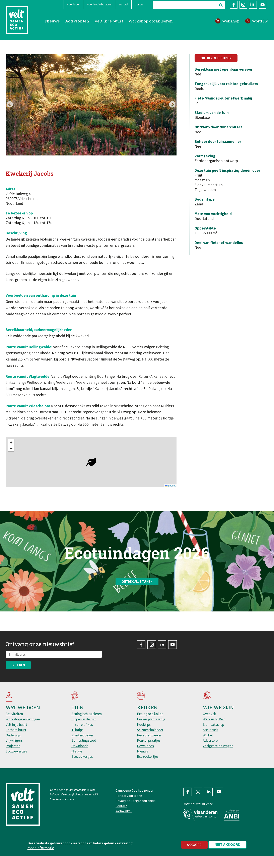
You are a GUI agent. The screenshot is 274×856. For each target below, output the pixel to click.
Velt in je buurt (108, 20)
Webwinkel (124, 811)
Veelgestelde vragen (218, 745)
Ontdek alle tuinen (216, 58)
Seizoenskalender (150, 729)
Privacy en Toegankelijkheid (135, 800)
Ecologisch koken (150, 713)
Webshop (230, 20)
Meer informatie (40, 847)
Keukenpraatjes (148, 740)
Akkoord (194, 845)
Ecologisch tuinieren (86, 713)
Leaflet (171, 485)
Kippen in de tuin (83, 719)
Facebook (233, 5)
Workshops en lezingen (23, 719)
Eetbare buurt (16, 729)
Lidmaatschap (213, 724)
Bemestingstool (83, 740)
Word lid (260, 20)
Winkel (208, 735)
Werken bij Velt (214, 719)
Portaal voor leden (129, 795)
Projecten (13, 745)
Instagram (243, 5)
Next (172, 105)
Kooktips (144, 724)
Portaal (123, 4)
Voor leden (73, 4)
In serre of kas (82, 724)
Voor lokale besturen (99, 4)
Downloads (79, 745)
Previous (10, 105)
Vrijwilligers (14, 740)
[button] (91, 462)
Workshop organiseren (151, 20)
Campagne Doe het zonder (134, 790)
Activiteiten (77, 20)
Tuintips (77, 729)
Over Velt (209, 713)
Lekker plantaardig (151, 719)
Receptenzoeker (149, 735)
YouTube (262, 5)
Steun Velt (210, 729)
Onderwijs (13, 735)
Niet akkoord (227, 845)
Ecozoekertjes (16, 751)
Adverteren (211, 740)
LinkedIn (253, 5)
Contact (139, 4)
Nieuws (52, 20)
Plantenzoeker (82, 735)
